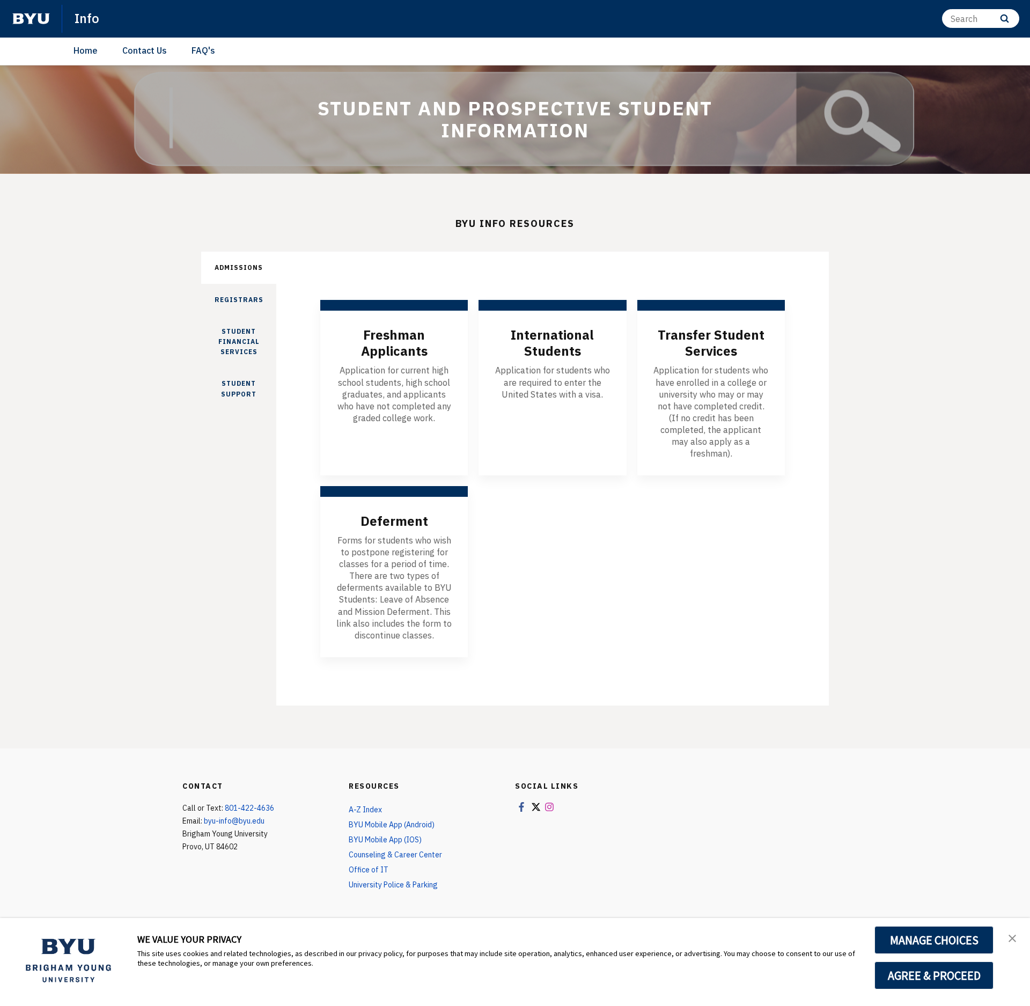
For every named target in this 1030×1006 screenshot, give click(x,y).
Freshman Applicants (394, 342)
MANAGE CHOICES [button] (934, 940)
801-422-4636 (249, 808)
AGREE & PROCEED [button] (934, 975)
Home (85, 50)
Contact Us (144, 50)
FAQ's (203, 50)
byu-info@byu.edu (234, 821)
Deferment (394, 521)
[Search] (1004, 18)
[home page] (31, 18)
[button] (1012, 937)
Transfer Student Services (711, 342)
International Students (552, 342)
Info (87, 18)
